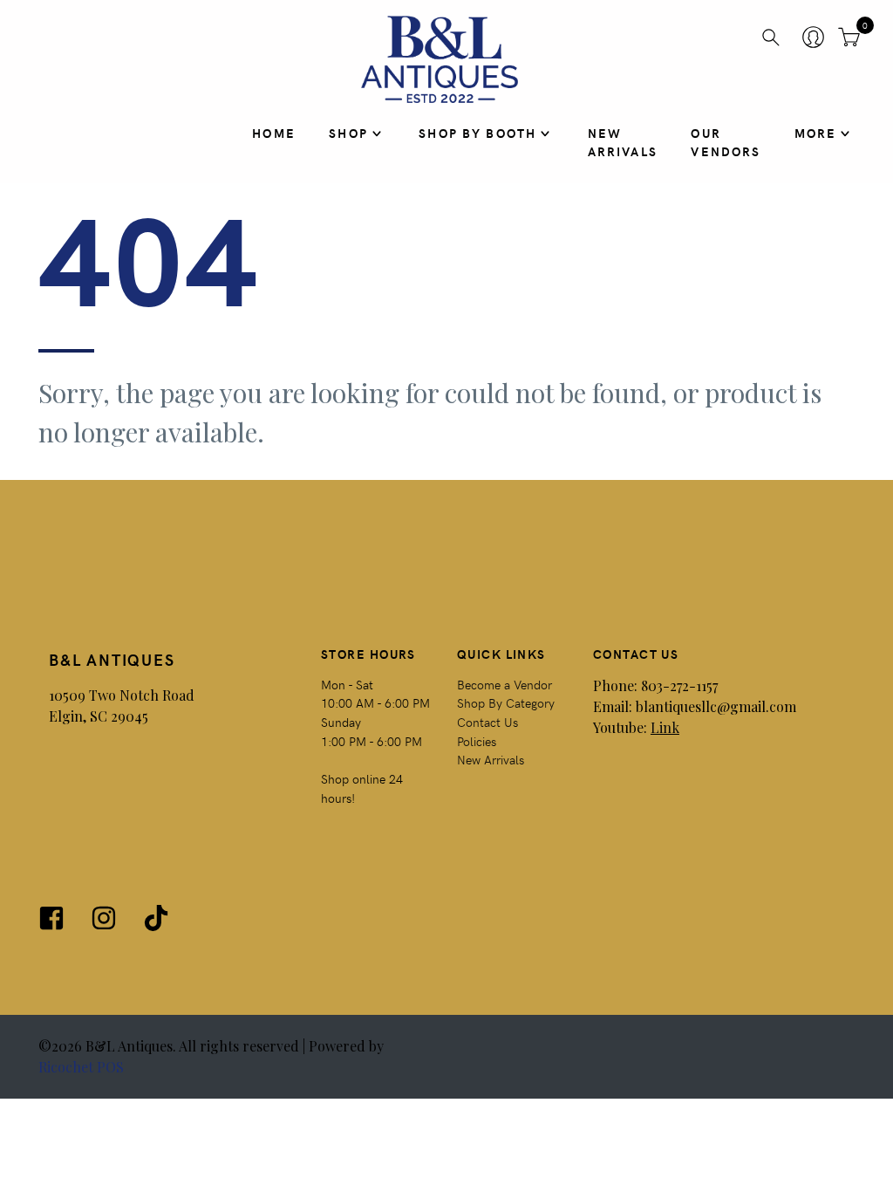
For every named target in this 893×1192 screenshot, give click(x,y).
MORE (815, 132)
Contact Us (487, 721)
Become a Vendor (504, 684)
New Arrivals (623, 142)
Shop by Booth (477, 132)
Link (665, 727)
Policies (476, 741)
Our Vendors (725, 142)
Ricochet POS (81, 1067)
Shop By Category (506, 702)
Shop (348, 132)
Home (274, 132)
